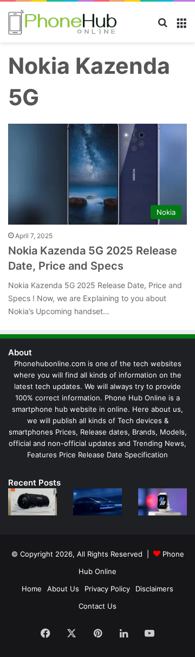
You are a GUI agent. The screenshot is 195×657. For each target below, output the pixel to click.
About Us (63, 588)
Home (32, 588)
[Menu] (181, 26)
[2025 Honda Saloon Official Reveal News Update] (97, 502)
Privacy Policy (107, 588)
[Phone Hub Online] (62, 22)
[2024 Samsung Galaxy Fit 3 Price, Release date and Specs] (162, 502)
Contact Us (97, 606)
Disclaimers (154, 588)
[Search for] (162, 26)
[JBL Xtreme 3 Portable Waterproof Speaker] (32, 502)
